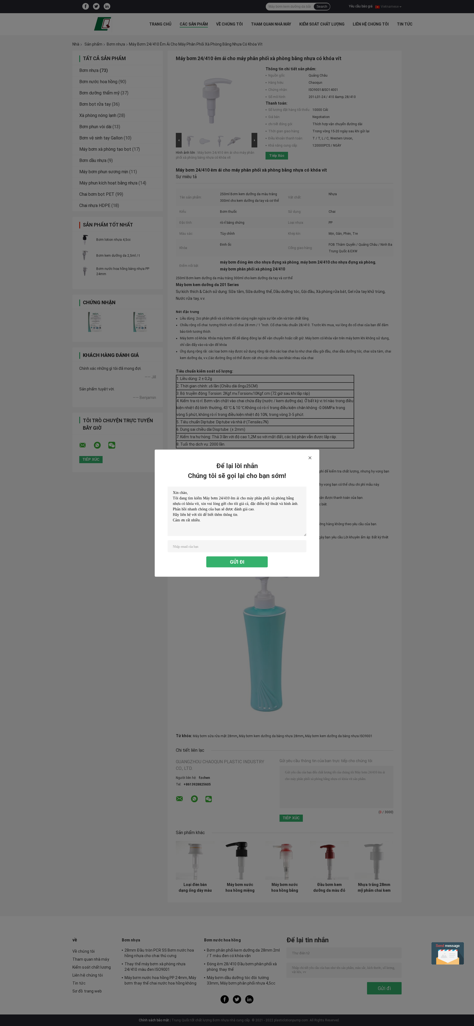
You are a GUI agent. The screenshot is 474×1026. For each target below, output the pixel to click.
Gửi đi (237, 561)
